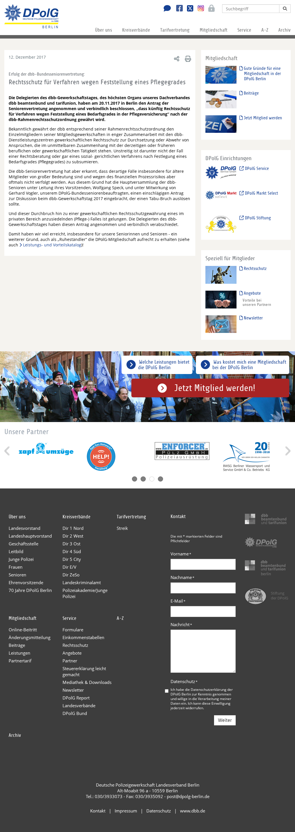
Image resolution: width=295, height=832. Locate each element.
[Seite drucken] (187, 58)
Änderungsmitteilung (29, 637)
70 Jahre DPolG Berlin (30, 590)
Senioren (17, 575)
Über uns (103, 30)
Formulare (73, 629)
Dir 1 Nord (73, 528)
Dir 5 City (72, 559)
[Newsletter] (221, 324)
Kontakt (97, 811)
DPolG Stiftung (257, 218)
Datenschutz (184, 681)
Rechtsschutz (254, 268)
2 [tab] (143, 479)
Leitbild (16, 551)
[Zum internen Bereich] (210, 9)
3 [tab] (151, 479)
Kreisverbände (136, 30)
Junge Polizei (21, 559)
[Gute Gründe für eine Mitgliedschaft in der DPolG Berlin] (221, 74)
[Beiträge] (221, 99)
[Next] (287, 451)
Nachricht (181, 624)
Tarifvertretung (175, 30)
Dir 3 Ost (71, 544)
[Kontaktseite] (165, 9)
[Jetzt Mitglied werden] (221, 124)
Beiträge (251, 93)
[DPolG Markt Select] (221, 199)
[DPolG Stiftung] (221, 224)
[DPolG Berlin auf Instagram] (198, 8)
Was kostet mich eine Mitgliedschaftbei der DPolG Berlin (249, 364)
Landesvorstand (24, 528)
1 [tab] (134, 479)
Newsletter (253, 318)
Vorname (181, 554)
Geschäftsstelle (23, 544)
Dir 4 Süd (72, 551)
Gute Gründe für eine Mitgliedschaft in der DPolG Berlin (262, 73)
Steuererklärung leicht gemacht (84, 671)
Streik (122, 528)
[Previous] (7, 451)
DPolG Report (76, 698)
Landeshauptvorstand (30, 536)
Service (244, 30)
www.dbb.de (192, 811)
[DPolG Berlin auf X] (188, 9)
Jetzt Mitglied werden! (214, 388)
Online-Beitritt (23, 629)
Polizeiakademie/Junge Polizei (85, 593)
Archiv (284, 30)
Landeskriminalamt (82, 582)
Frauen (15, 567)
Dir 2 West (73, 536)
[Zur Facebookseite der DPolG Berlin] (177, 9)
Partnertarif (20, 661)
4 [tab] (160, 479)
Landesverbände (79, 705)
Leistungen (19, 653)
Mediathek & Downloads (87, 682)
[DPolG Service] (221, 174)
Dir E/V (69, 567)
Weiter (225, 720)
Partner (70, 661)
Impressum (126, 811)
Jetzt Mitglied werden (262, 117)
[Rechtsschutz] (221, 275)
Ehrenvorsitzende (26, 582)
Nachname (182, 577)
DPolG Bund (75, 713)
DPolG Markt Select (261, 193)
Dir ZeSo (71, 575)
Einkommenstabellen (83, 637)
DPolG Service (256, 168)
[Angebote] (221, 299)
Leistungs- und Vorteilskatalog (52, 245)
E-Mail (178, 601)
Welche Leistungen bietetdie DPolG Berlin (164, 364)
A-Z (264, 30)
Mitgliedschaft (213, 30)
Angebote (252, 293)
